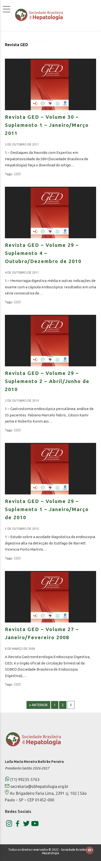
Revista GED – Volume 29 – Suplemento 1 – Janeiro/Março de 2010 (47, 509)
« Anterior (38, 705)
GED (16, 174)
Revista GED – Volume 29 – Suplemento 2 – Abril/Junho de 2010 (47, 381)
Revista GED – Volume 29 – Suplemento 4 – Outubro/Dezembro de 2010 (43, 253)
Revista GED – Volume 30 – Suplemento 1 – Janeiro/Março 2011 (47, 125)
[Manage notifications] (89, 850)
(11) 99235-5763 (24, 779)
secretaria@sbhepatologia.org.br (39, 786)
